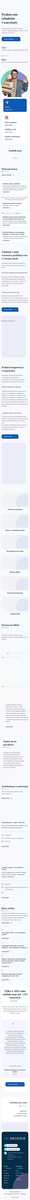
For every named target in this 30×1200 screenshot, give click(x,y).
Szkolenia (6, 1173)
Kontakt (6, 1182)
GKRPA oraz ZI (19, 1175)
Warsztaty (23, 1194)
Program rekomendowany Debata (12, 203)
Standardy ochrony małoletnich (11, 183)
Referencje (6, 1178)
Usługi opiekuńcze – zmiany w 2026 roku (13, 822)
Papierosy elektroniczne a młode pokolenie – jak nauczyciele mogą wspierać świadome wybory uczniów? (14, 960)
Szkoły (17, 1170)
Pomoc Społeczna (20, 1173)
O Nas (5, 1170)
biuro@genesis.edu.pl (20, 1116)
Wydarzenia (7, 1175)
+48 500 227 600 (22, 1113)
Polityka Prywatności (15, 1191)
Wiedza (5, 1180)
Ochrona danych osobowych (11, 1194)
